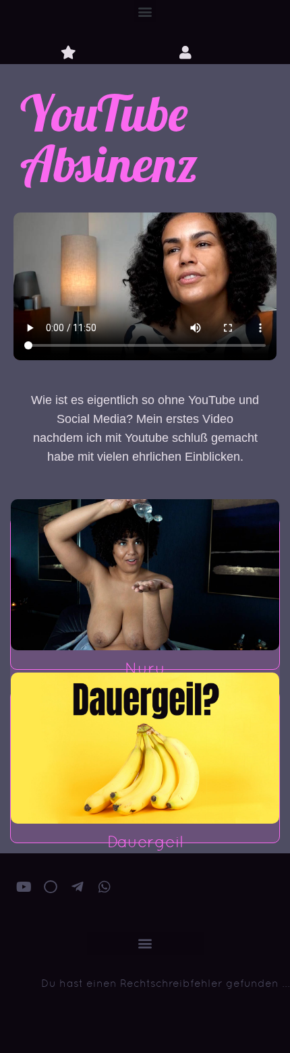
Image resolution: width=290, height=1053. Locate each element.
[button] (145, 11)
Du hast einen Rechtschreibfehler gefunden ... (165, 983)
